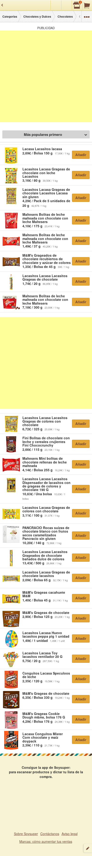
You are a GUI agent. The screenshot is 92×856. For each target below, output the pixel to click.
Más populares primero (43, 134)
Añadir (80, 154)
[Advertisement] (46, 76)
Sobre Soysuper (26, 833)
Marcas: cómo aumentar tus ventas (45, 841)
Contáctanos (49, 833)
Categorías (9, 16)
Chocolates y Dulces (37, 16)
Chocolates (65, 16)
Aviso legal (70, 833)
